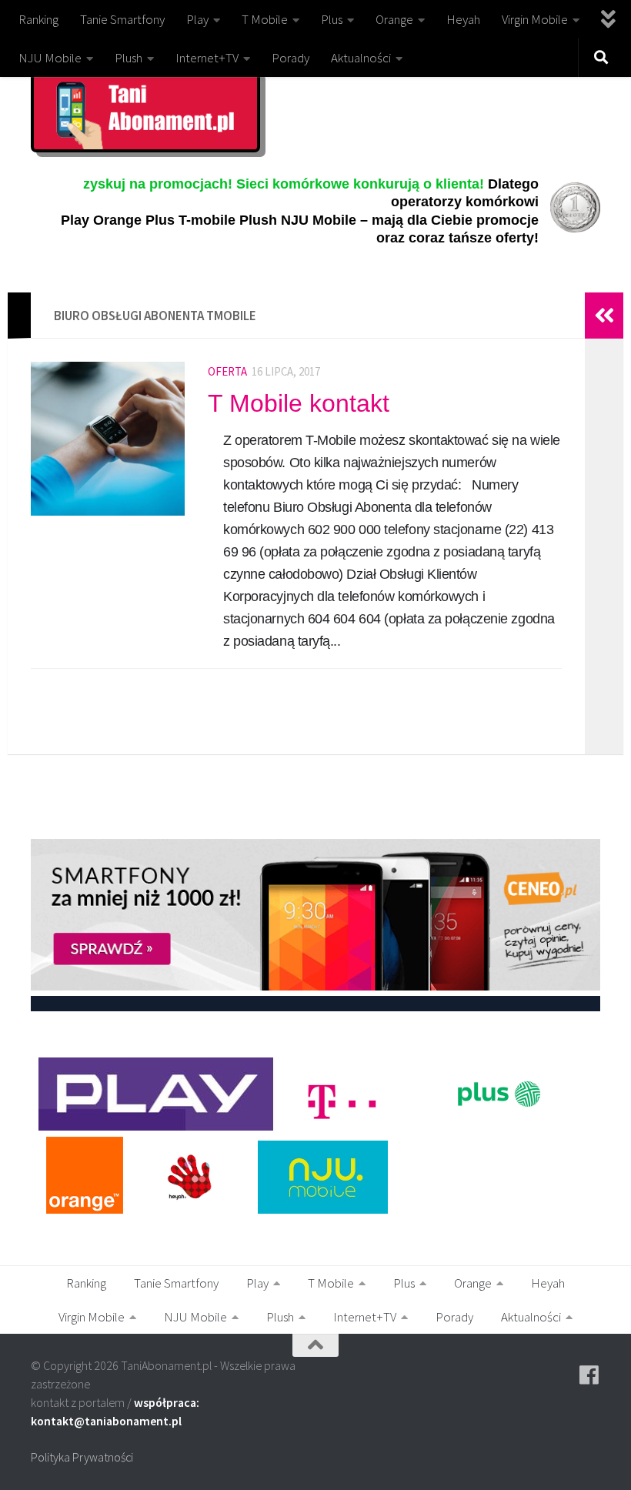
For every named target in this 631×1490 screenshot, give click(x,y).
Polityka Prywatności (82, 1457)
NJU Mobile (50, 57)
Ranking (38, 19)
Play (197, 19)
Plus (331, 19)
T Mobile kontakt (298, 403)
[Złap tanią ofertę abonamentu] (589, 1375)
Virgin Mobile (535, 19)
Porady (290, 57)
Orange (394, 19)
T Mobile (265, 19)
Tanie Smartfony (122, 19)
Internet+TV (207, 57)
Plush (128, 57)
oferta (227, 371)
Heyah (463, 19)
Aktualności (361, 57)
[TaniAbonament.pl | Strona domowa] (145, 110)
